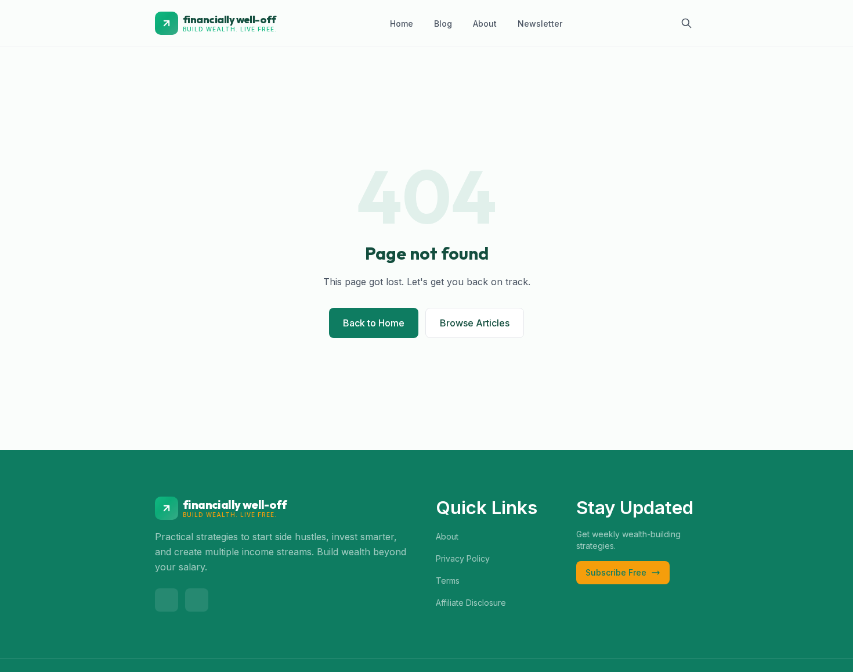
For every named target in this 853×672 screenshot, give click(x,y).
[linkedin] (196, 600)
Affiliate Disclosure (471, 603)
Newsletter (540, 23)
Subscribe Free (615, 572)
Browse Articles (474, 323)
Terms (448, 580)
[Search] (686, 23)
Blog (443, 23)
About (485, 23)
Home (401, 23)
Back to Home (373, 323)
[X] (166, 600)
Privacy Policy (463, 558)
